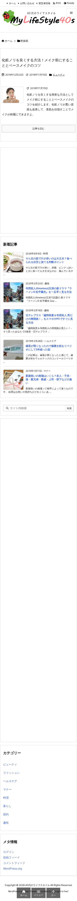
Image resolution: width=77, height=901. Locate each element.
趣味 (6, 822)
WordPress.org (12, 868)
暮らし (7, 806)
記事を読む (38, 128)
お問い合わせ (27, 3)
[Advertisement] (38, 190)
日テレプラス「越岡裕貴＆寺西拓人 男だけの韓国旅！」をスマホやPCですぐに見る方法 (49, 319)
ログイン (8, 852)
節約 (6, 814)
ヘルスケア (10, 781)
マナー (7, 789)
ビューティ (59, 74)
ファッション (11, 772)
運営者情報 (44, 3)
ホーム (12, 3)
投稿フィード (11, 857)
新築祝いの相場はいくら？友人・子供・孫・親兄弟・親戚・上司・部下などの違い (49, 379)
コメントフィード (14, 863)
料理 (6, 797)
